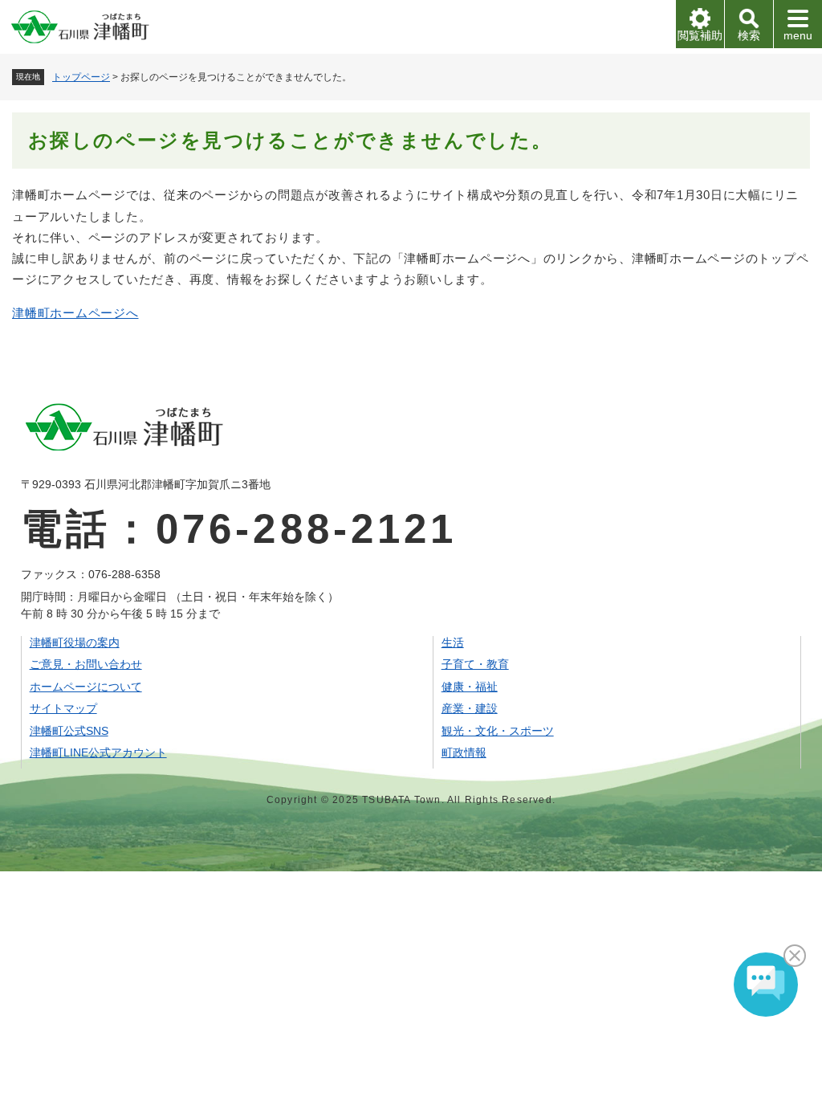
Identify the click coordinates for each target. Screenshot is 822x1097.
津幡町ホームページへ (75, 313)
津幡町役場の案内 (75, 642)
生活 (453, 642)
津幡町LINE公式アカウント (98, 752)
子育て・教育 (475, 664)
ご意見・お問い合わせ (86, 664)
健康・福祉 (470, 686)
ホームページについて (86, 686)
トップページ (81, 77)
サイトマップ (63, 708)
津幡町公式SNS (69, 730)
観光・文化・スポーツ (498, 730)
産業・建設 (470, 708)
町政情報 (464, 752)
